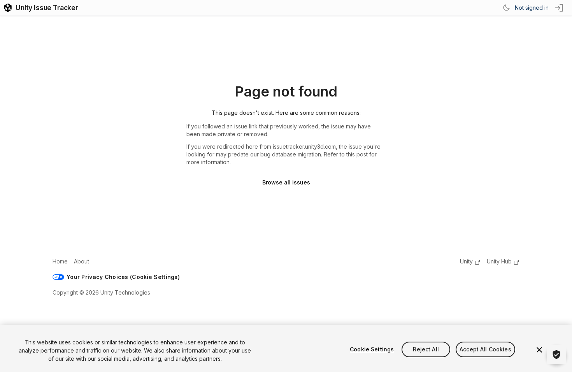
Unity (466, 261)
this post (357, 154)
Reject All (426, 349)
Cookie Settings (372, 349)
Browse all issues (286, 182)
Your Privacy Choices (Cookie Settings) (123, 277)
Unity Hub (499, 261)
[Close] (539, 349)
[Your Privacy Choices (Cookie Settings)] (556, 354)
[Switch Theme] (506, 7)
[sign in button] (559, 8)
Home (60, 261)
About (81, 261)
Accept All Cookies (485, 349)
